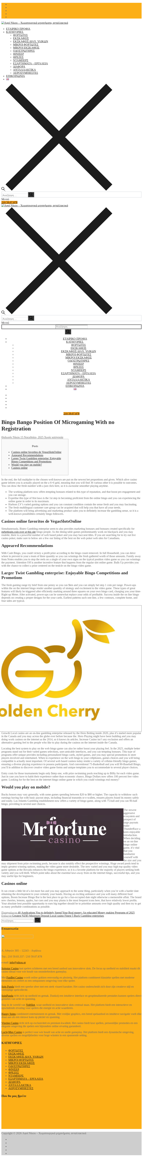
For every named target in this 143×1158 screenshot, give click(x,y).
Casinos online (19, 467)
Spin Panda (7, 986)
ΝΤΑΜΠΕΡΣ (16, 1075)
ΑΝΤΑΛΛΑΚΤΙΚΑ (19, 1085)
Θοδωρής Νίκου (10, 437)
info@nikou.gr (18, 962)
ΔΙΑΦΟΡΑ (14, 1081)
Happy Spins (8, 1013)
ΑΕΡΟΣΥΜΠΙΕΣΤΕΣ (20, 1088)
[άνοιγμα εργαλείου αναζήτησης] (56, 189)
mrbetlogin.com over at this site (18, 531)
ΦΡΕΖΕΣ (13, 1072)
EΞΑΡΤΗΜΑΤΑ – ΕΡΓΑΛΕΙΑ (25, 1078)
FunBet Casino (14, 977)
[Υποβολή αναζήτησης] (68, 331)
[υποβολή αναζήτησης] (31, 194)
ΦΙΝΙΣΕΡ (13, 1069)
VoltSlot (30, 1004)
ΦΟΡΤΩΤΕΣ (15, 1050)
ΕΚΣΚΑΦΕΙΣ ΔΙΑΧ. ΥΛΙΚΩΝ (25, 1056)
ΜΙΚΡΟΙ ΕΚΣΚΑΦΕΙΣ (21, 1063)
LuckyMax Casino (11, 1032)
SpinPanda (7, 995)
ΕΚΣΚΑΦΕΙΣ (16, 1053)
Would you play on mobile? (26, 464)
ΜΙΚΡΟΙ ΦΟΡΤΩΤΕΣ (21, 1059)
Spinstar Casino (10, 968)
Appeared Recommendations (27, 455)
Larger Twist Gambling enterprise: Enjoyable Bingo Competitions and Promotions (36, 460)
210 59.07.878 (9, 202)
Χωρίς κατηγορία (53, 437)
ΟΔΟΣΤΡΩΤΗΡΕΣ (19, 1066)
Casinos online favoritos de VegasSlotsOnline (36, 452)
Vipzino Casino (9, 1023)
